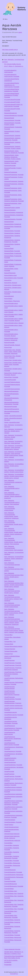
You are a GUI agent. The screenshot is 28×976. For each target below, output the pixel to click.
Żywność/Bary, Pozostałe (11, 860)
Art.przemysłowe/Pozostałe (12, 99)
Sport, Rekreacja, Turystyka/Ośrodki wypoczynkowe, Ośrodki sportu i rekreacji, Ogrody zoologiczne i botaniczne (13, 532)
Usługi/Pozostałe (9, 771)
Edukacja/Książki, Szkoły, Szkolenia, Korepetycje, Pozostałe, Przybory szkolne (12, 157)
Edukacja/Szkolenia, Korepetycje (13, 212)
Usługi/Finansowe (9, 660)
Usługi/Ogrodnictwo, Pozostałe (13, 765)
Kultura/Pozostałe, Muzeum (12, 345)
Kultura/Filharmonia (9, 273)
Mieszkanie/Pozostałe (10, 406)
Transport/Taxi (8, 653)
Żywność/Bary (8, 843)
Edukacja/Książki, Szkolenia (12, 135)
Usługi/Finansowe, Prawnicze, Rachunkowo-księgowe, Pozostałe (13, 673)
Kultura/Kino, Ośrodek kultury (12, 285)
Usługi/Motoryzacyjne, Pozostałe (13, 715)
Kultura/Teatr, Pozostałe (11, 377)
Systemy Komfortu (22, 8)
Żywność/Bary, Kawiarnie (11, 845)
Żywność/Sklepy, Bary (10, 891)
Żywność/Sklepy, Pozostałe (12, 935)
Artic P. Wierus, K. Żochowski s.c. (13, 66)
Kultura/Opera (8, 298)
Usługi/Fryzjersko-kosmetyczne (13, 705)
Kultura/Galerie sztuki (10, 275)
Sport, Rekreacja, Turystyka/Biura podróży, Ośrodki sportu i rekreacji (14, 465)
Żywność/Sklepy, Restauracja (12, 937)
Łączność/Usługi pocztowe (12, 389)
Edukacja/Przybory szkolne (12, 207)
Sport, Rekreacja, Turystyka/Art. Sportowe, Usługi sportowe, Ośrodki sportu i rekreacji (13, 447)
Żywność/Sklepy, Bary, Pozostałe (13, 909)
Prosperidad (7, 964)
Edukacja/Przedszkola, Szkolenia (13, 181)
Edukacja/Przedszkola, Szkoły (12, 188)
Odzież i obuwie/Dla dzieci (12, 422)
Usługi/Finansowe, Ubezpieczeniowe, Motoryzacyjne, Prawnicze (11, 692)
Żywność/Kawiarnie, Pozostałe (13, 872)
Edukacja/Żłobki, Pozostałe (12, 251)
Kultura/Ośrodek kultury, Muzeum (13, 323)
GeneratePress (14, 973)
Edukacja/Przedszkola (10, 172)
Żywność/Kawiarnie (10, 870)
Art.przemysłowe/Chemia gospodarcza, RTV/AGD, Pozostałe (11, 95)
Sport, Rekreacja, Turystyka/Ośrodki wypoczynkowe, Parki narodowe (13, 548)
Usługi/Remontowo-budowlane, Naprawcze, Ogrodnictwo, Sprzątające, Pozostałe (13, 802)
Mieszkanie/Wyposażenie (11, 409)
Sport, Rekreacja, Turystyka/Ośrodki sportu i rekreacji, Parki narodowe (12, 502)
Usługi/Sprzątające (9, 819)
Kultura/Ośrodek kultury (11, 303)
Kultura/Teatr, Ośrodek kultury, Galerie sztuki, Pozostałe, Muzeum (13, 364)
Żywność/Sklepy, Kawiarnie (12, 920)
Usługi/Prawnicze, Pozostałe (12, 776)
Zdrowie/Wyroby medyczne (12, 840)
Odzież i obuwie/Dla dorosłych (13, 415)
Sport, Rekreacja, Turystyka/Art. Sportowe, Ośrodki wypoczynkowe (13, 437)
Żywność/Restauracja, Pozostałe (13, 886)
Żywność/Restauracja (10, 884)
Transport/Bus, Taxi (10, 641)
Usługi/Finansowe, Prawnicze (12, 665)
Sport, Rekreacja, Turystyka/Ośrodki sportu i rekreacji (12, 488)
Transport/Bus (8, 635)
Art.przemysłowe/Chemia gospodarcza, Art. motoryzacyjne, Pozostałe (11, 85)
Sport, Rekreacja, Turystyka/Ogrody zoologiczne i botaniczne (13, 482)
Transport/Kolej (8, 644)
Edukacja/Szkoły (9, 221)
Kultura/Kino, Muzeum (10, 282)
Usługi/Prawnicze (9, 774)
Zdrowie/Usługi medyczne (11, 833)
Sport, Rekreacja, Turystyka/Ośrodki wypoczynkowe (9, 508)
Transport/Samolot (9, 649)
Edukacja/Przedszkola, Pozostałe (13, 174)
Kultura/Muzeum (9, 296)
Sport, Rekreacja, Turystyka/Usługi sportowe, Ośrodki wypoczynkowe (12, 604)
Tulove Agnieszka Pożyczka (12, 949)
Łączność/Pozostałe (10, 379)
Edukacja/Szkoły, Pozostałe (12, 231)
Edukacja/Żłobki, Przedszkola (12, 253)
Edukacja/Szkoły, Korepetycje (12, 224)
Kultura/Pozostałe (9, 342)
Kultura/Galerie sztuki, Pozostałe (13, 278)
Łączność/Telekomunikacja (12, 382)
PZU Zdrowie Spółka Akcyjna (12, 64)
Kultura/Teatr (8, 347)
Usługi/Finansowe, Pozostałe (12, 663)
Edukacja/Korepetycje (10, 113)
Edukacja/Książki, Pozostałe (12, 120)
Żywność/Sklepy (9, 888)
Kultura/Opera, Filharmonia (12, 301)
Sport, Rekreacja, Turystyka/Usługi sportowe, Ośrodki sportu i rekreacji (12, 590)
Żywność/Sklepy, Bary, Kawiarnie (13, 893)
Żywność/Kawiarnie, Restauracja (13, 874)
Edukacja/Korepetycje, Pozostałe (13, 115)
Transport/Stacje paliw (10, 651)
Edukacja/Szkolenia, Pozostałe (13, 219)
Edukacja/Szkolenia (10, 210)
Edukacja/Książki (9, 118)
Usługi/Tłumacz (8, 824)
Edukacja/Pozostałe (10, 165)
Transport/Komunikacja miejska (13, 646)
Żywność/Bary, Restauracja (12, 863)
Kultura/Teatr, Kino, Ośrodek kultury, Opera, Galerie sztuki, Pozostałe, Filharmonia (12, 351)
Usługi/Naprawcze (9, 726)
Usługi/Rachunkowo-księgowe (13, 787)
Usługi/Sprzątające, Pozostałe (13, 822)
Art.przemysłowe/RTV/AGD (12, 102)
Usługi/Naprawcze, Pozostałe (12, 751)
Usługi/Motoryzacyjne (10, 712)
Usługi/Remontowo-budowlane (13, 794)
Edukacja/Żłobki (8, 248)
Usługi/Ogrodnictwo (10, 762)
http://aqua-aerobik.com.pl (10, 49)
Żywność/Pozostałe (10, 881)
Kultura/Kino (7, 280)
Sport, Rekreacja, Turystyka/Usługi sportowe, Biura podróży (13, 568)
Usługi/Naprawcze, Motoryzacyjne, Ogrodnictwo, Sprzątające (12, 738)
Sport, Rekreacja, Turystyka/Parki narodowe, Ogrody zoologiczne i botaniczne (13, 558)
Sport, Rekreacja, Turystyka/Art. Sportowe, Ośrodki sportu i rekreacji (13, 431)
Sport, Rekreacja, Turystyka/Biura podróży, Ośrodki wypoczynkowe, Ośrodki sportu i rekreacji (14, 476)
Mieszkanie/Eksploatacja (11, 391)
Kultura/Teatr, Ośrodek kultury (13, 360)
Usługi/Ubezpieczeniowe (11, 827)
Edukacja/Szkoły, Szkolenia (12, 233)
